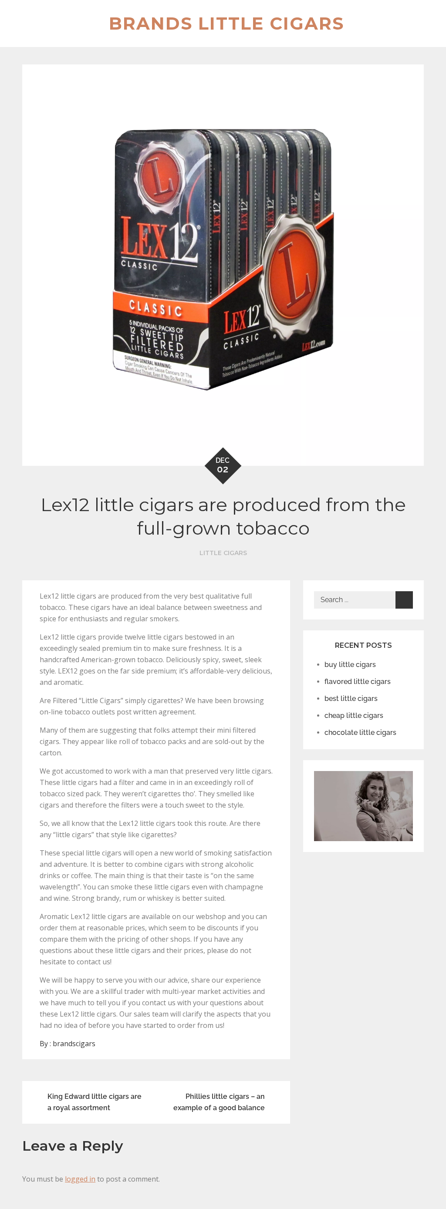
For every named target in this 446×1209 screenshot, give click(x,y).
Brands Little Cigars (226, 23)
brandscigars (74, 1043)
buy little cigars (350, 664)
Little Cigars (223, 553)
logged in (80, 1179)
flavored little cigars (357, 681)
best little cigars (351, 698)
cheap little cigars (353, 715)
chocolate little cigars (360, 732)
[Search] (404, 600)
